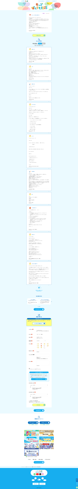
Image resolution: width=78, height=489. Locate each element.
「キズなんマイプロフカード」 (34, 375)
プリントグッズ (47, 459)
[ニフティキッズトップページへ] (24, 1)
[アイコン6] (41, 345)
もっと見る (39, 306)
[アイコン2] (41, 344)
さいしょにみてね (41, 1)
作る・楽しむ (41, 459)
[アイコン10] (41, 347)
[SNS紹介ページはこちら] (39, 473)
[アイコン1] (37, 344)
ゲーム (29, 459)
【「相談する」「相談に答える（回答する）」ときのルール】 (34, 320)
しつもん (31, 385)
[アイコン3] (44, 344)
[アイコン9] (37, 347)
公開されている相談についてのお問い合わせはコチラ (39, 290)
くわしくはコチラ (42, 402)
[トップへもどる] (77, 487)
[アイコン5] (37, 345)
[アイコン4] (47, 344)
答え (30, 396)
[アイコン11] (44, 347)
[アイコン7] (44, 345)
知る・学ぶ (34, 459)
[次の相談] (51, 301)
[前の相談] (26, 301)
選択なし (42, 334)
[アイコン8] (47, 345)
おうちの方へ (54, 1)
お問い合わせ (48, 1)
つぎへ (40, 287)
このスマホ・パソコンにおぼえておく (34, 400)
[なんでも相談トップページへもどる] (39, 6)
